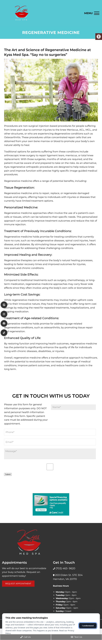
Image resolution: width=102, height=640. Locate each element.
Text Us (78, 637)
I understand (88, 626)
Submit (8, 474)
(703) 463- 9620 (65, 568)
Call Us (27, 637)
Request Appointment (18, 583)
